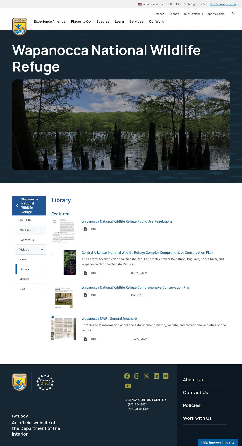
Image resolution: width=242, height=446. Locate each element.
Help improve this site (217, 442)
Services (136, 21)
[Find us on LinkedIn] (158, 376)
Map (22, 288)
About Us (25, 220)
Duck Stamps (192, 14)
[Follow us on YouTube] (129, 386)
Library (24, 269)
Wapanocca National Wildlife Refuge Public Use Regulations (127, 221)
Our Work (156, 21)
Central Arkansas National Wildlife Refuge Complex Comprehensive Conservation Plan (147, 252)
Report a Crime (215, 14)
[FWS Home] (19, 27)
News (22, 259)
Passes (159, 14)
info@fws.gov (138, 409)
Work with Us (197, 418)
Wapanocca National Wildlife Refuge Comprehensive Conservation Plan (136, 287)
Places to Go (81, 21)
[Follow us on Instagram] (138, 376)
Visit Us (24, 249)
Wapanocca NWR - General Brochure (109, 318)
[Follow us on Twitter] (147, 376)
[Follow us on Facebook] (128, 376)
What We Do (27, 230)
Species (102, 21)
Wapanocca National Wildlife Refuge (29, 205)
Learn (119, 21)
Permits (174, 14)
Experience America (49, 21)
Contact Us (26, 240)
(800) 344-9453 (137, 404)
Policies (192, 405)
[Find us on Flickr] (167, 376)
